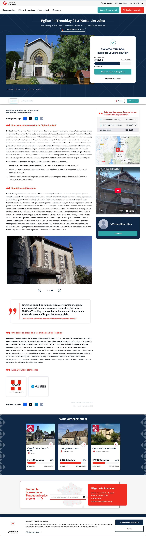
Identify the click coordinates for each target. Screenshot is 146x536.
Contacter (118, 233)
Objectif (126, 60)
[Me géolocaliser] (84, 497)
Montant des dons (99, 57)
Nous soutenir (43, 10)
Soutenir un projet (133, 10)
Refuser (129, 529)
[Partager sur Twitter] (31, 118)
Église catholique (36, 89)
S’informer (57, 10)
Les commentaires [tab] (28, 101)
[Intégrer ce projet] (42, 118)
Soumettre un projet (108, 10)
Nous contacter (122, 3)
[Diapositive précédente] (39, 290)
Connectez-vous (137, 3)
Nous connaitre (9, 10)
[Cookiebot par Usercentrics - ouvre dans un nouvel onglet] (13, 532)
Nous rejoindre (107, 3)
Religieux (10, 89)
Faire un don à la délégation (113, 72)
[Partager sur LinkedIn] (36, 118)
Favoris (120, 101)
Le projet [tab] (13, 101)
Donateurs (98, 66)
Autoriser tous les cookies (129, 522)
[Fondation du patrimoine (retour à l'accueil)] (9, 3)
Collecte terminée (21, 89)
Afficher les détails (32, 532)
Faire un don (133, 101)
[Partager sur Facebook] (25, 118)
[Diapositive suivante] (59, 290)
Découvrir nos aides (26, 10)
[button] (47, 290)
